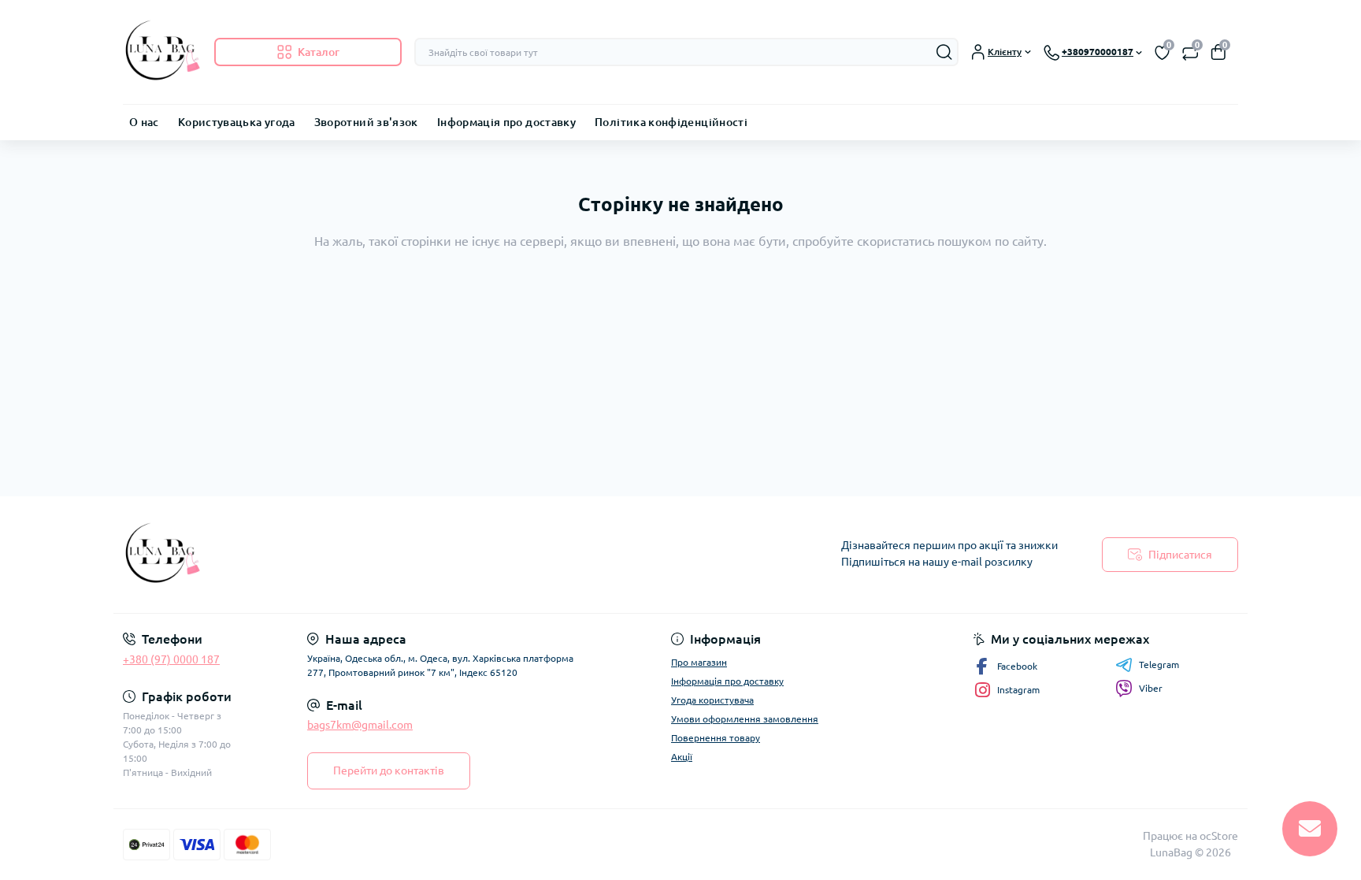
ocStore (1219, 836)
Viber (1151, 688)
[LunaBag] (397, 554)
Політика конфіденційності (671, 122)
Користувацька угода (236, 122)
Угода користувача (712, 700)
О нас (144, 122)
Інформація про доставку (506, 122)
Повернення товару (715, 738)
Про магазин (699, 662)
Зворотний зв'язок (366, 122)
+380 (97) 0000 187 (171, 659)
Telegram (1159, 664)
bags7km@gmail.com (360, 724)
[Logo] (162, 52)
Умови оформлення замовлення (744, 719)
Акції (681, 757)
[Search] (944, 52)
